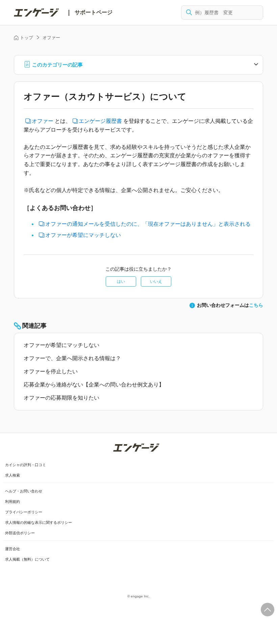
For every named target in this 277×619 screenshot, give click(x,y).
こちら (256, 305)
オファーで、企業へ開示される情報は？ (72, 358)
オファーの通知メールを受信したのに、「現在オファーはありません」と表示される (148, 224)
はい (121, 281)
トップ (26, 37)
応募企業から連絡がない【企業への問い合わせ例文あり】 (94, 384)
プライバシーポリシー (23, 512)
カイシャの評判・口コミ (25, 465)
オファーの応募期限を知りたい (61, 398)
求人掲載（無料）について (27, 559)
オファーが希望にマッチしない (83, 235)
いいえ (156, 281)
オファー (51, 37)
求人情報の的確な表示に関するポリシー (38, 522)
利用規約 (12, 502)
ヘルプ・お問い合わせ (23, 491)
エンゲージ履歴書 (100, 121)
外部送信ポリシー (20, 533)
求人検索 (12, 475)
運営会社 (12, 549)
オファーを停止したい (51, 371)
